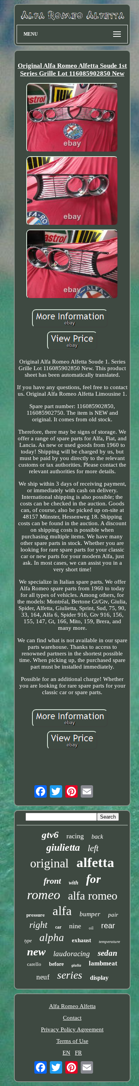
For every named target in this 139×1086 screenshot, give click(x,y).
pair (113, 915)
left (93, 848)
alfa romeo (92, 895)
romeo (43, 895)
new (36, 951)
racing (75, 836)
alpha (51, 937)
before (56, 964)
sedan (107, 953)
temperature (109, 941)
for (93, 879)
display (99, 977)
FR (78, 1053)
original (49, 863)
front (52, 881)
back (97, 836)
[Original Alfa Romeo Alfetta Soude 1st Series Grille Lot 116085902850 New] (72, 118)
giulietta (63, 847)
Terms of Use (72, 1041)
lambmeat (103, 963)
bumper (90, 914)
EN (66, 1053)
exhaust (81, 940)
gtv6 (50, 834)
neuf (42, 977)
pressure (35, 914)
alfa (62, 911)
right (38, 925)
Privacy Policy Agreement (72, 1029)
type (28, 940)
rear (108, 925)
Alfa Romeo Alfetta (72, 1006)
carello (34, 964)
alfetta (95, 862)
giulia (76, 965)
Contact (72, 1018)
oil (91, 928)
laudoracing (71, 954)
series (69, 975)
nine (75, 926)
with (73, 883)
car (58, 927)
